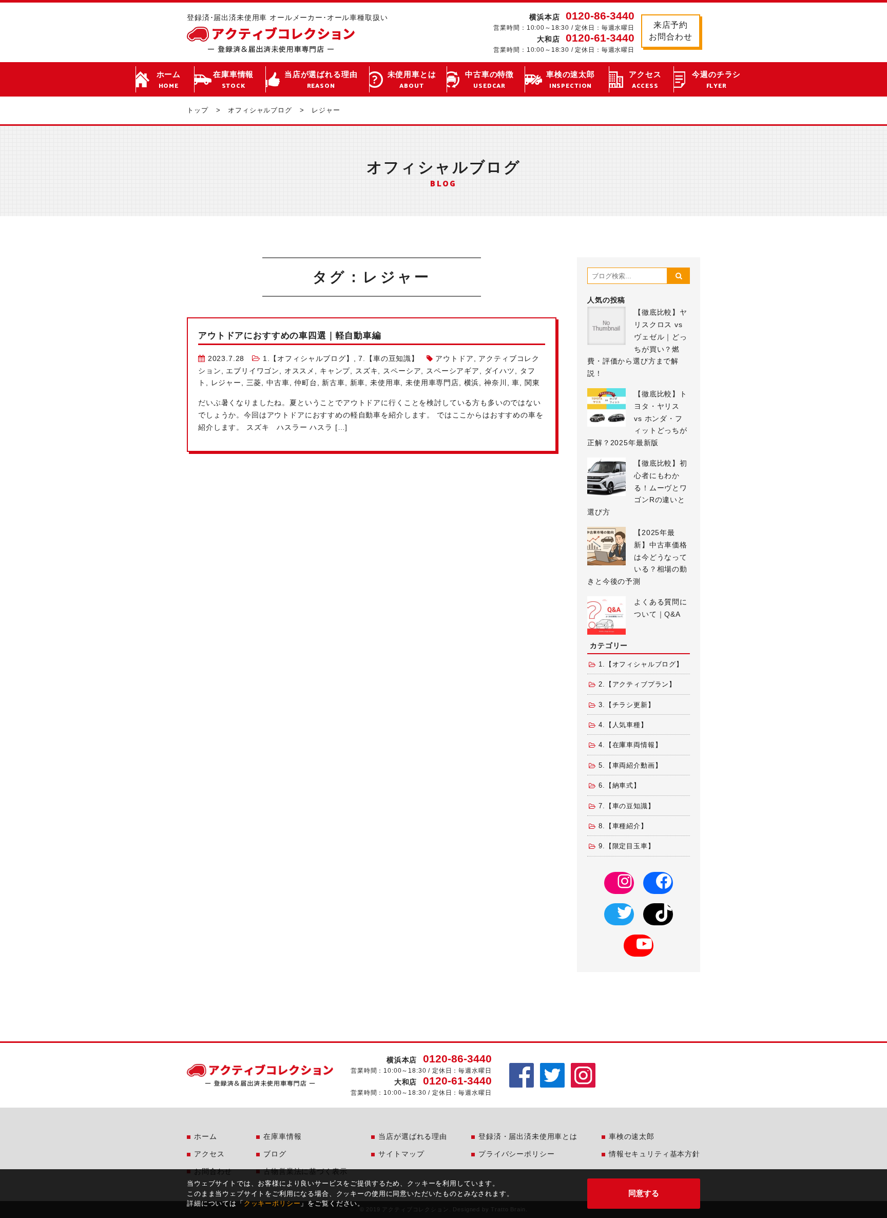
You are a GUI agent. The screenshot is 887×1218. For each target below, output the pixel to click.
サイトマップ (401, 1154)
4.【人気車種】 (623, 725)
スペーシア (402, 371)
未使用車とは (412, 80)
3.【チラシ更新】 (627, 705)
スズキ (366, 371)
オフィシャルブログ (260, 110)
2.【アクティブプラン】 (637, 684)
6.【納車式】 (620, 785)
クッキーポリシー (272, 1203)
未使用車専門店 (432, 382)
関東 (532, 382)
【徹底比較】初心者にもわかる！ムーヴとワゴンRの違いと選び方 (637, 487)
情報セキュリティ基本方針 (654, 1154)
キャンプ (335, 371)
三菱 (254, 382)
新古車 (333, 382)
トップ (197, 110)
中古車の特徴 (489, 80)
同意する (643, 1193)
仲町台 (305, 382)
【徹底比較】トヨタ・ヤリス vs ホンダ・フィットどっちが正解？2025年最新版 (637, 418)
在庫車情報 (233, 80)
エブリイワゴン (252, 371)
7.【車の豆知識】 (388, 358)
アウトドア (454, 358)
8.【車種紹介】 (623, 826)
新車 (357, 382)
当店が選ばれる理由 (321, 80)
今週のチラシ (716, 80)
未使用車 (385, 382)
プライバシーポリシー (516, 1154)
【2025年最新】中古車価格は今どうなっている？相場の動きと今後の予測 (637, 556)
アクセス (645, 80)
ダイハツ (500, 371)
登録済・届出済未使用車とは (527, 1136)
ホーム (169, 80)
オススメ (299, 371)
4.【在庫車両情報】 (630, 745)
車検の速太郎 (570, 80)
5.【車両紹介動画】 (630, 765)
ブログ (274, 1154)
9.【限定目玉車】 (627, 846)
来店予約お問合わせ (670, 31)
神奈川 (495, 382)
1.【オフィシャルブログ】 (308, 358)
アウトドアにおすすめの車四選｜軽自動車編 (289, 335)
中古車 (278, 382)
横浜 (471, 382)
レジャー (226, 382)
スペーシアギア (452, 371)
